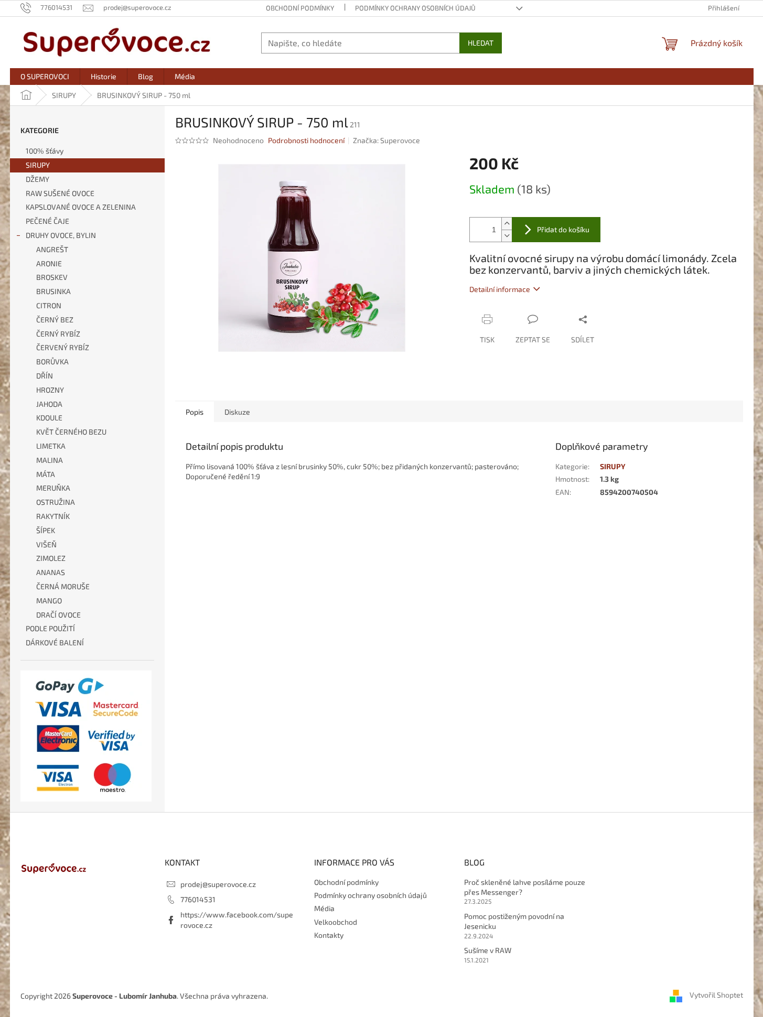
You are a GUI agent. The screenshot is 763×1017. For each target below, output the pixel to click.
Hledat (480, 42)
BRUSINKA (53, 291)
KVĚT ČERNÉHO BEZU (71, 431)
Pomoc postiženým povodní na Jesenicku (514, 921)
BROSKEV (52, 277)
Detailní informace (499, 289)
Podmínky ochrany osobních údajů (415, 8)
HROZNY (50, 389)
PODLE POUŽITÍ (50, 628)
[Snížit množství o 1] (506, 236)
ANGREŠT (52, 249)
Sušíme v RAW (487, 950)
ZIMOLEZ (51, 558)
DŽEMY (37, 179)
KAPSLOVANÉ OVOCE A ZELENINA (81, 206)
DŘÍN (44, 375)
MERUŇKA (53, 487)
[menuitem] (45, 76)
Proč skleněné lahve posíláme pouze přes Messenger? (524, 887)
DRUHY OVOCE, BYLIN (61, 235)
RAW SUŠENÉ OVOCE (60, 193)
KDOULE (49, 417)
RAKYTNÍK (53, 516)
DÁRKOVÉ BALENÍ (55, 642)
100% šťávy (44, 150)
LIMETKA (51, 445)
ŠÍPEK (45, 530)
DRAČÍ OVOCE (58, 614)
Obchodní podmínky (300, 8)
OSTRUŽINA (55, 501)
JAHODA (49, 403)
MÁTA (45, 474)
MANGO (49, 600)
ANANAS (50, 572)
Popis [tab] (194, 411)
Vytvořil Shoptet (716, 994)
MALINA (49, 460)
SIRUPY (38, 164)
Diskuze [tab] (237, 411)
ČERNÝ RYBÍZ (58, 333)
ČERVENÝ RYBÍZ (62, 347)
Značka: (386, 140)
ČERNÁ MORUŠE (63, 586)
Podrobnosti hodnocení (306, 140)
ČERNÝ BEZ (54, 319)
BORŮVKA (52, 361)
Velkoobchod (335, 921)
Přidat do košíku (563, 229)
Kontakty (328, 935)
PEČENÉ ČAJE (47, 221)
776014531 (198, 899)
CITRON (48, 305)
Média (324, 908)
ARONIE (49, 263)
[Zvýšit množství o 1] (506, 224)
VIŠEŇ (46, 544)
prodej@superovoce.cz (218, 884)
